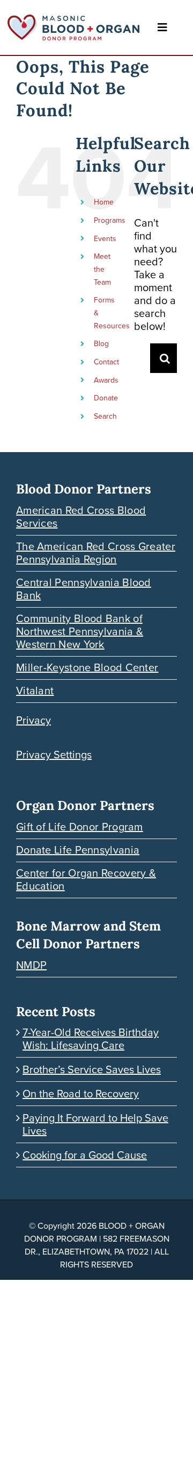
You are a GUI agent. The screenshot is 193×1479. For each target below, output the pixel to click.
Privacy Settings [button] (54, 754)
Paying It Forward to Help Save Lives (95, 1124)
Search (105, 416)
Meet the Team (102, 269)
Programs (109, 220)
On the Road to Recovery (81, 1094)
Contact (106, 362)
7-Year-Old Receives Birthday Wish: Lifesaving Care (91, 1038)
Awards (106, 380)
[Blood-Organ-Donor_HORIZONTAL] (73, 20)
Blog (101, 343)
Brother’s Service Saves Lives (92, 1069)
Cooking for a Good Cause (85, 1155)
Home (104, 202)
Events (105, 238)
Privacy (33, 720)
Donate (106, 398)
